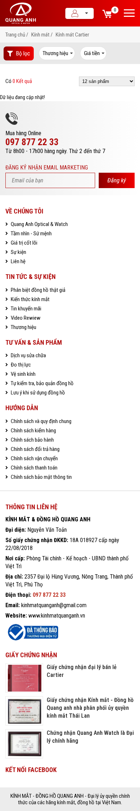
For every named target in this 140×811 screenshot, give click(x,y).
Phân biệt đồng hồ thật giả (37, 290)
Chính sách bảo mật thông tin (41, 477)
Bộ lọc (23, 53)
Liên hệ (17, 261)
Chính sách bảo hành (32, 440)
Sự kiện (18, 252)
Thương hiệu (23, 327)
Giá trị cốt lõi (23, 243)
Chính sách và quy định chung (40, 421)
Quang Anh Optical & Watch (39, 224)
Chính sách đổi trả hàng (35, 449)
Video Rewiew (25, 318)
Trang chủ (15, 34)
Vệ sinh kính (23, 374)
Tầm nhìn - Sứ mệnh (31, 233)
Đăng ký (116, 180)
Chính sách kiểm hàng (33, 430)
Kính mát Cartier (72, 34)
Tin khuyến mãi (25, 308)
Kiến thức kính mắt (30, 299)
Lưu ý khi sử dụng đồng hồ (37, 392)
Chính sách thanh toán (33, 468)
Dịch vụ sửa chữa (28, 355)
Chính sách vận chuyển (34, 458)
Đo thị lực (20, 365)
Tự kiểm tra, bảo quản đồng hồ (42, 383)
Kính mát (40, 34)
